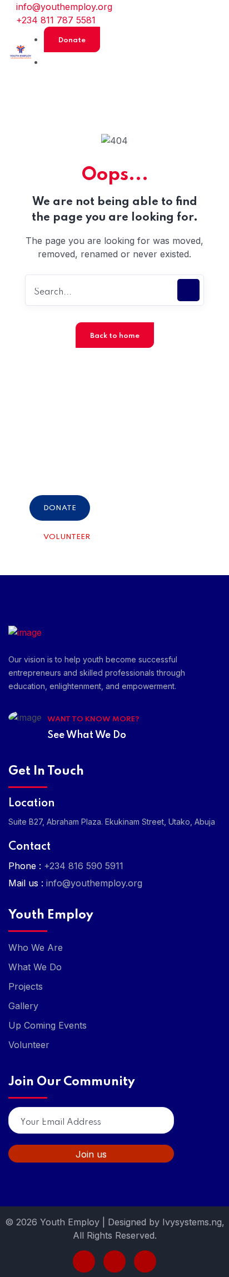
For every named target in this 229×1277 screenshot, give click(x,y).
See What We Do (86, 735)
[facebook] (84, 1261)
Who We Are (35, 947)
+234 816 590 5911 (83, 865)
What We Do (35, 966)
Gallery (23, 1005)
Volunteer (66, 537)
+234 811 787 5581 (54, 20)
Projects (25, 986)
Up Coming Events (47, 1025)
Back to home (115, 336)
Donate (72, 40)
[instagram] (145, 1261)
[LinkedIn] (114, 1261)
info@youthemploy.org (62, 6)
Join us (91, 1154)
